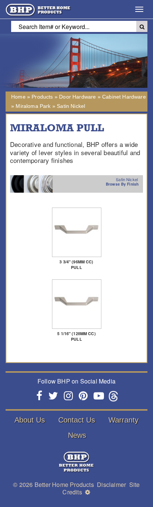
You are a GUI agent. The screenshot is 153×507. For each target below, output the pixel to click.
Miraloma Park (33, 106)
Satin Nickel (71, 106)
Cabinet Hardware (124, 97)
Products (42, 97)
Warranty (123, 420)
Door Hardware (77, 97)
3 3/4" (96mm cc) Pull (76, 264)
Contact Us (76, 420)
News (77, 435)
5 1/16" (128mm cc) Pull (76, 336)
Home (18, 97)
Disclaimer (111, 484)
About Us (29, 420)
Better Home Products (64, 484)
